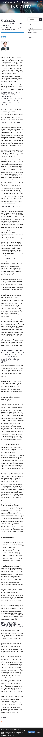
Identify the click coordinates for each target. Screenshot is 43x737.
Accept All (31, 732)
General (31, 35)
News (6, 718)
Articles (31, 28)
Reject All (39, 732)
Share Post (3, 721)
